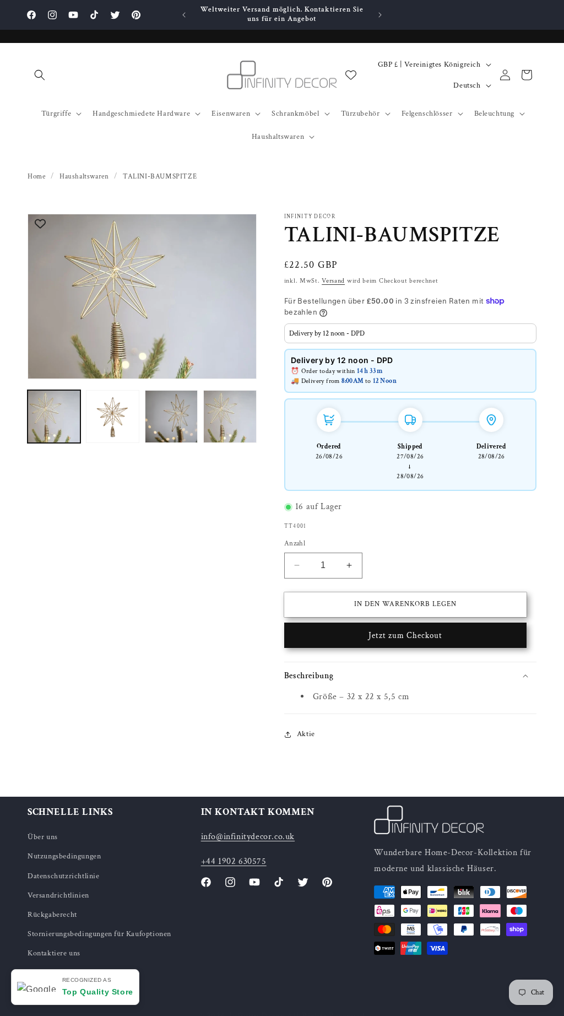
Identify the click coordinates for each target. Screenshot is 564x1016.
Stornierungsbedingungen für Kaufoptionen (99, 934)
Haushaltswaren (278, 137)
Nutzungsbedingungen (64, 856)
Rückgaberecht (52, 915)
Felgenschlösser (427, 113)
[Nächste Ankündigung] (380, 14)
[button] (40, 75)
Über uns (43, 837)
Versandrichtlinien (58, 895)
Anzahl (294, 543)
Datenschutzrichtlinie (64, 876)
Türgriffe (56, 113)
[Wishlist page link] (350, 74)
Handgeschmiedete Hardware (141, 113)
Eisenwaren (231, 113)
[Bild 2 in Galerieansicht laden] (112, 416)
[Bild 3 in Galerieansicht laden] (171, 416)
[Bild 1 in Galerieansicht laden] (54, 416)
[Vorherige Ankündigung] (184, 14)
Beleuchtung (494, 113)
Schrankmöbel (295, 113)
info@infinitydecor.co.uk (248, 836)
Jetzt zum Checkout (405, 635)
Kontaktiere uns (54, 953)
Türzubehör (360, 113)
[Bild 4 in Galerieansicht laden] (229, 416)
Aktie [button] (306, 734)
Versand (333, 281)
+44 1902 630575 (234, 861)
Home (36, 176)
